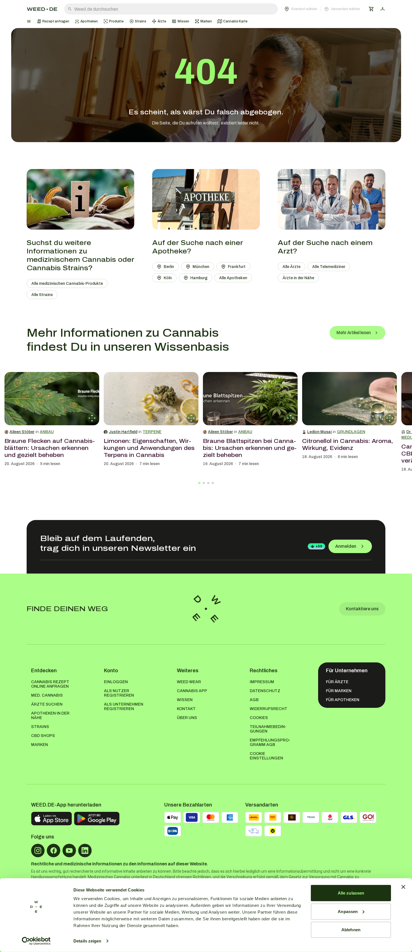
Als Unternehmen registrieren (123, 706)
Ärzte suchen (47, 704)
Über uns (187, 718)
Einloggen (116, 682)
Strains (40, 727)
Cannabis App (192, 691)
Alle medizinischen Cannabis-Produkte (67, 283)
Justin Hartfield (123, 432)
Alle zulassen (351, 893)
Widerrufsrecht (268, 709)
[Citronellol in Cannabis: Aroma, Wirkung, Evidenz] (349, 398)
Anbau (47, 432)
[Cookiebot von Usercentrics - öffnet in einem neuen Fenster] (36, 941)
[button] (322, 9)
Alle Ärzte (291, 267)
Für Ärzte (337, 682)
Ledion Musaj (319, 432)
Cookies (259, 718)
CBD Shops (43, 736)
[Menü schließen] (28, 21)
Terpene (152, 432)
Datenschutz (265, 691)
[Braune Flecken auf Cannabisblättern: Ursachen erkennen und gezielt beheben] (51, 398)
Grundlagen (351, 432)
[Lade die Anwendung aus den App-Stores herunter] (51, 818)
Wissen (185, 700)
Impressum (262, 682)
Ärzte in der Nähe (298, 278)
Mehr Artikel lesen (353, 332)
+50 (319, 546)
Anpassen (348, 911)
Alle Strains (42, 295)
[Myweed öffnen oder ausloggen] (382, 8)
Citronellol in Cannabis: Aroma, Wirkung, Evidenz (347, 444)
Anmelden (345, 546)
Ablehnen (350, 929)
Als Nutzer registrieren (119, 693)
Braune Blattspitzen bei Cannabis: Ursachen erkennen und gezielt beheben (250, 448)
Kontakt (186, 709)
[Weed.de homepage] (42, 9)
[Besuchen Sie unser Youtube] (69, 850)
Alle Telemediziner (328, 267)
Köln (168, 278)
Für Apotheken (342, 700)
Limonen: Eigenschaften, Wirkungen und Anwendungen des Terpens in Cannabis (149, 448)
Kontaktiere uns (362, 608)
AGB (254, 700)
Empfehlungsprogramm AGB (270, 742)
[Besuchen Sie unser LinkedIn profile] (85, 850)
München (201, 267)
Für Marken (338, 691)
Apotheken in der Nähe (50, 715)
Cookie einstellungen (266, 756)
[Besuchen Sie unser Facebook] (53, 850)
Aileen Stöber (22, 432)
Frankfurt (237, 267)
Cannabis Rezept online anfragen (50, 684)
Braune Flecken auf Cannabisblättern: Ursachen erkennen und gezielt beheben (49, 448)
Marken (39, 745)
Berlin (169, 267)
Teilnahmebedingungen (268, 729)
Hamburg (198, 278)
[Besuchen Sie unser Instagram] (38, 850)
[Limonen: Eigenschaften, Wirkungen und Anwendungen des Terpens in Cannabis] (151, 398)
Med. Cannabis (47, 695)
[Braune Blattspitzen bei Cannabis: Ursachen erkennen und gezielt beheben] (250, 398)
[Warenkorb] (371, 8)
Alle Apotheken (233, 278)
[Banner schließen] (403, 887)
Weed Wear (189, 682)
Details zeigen (87, 941)
